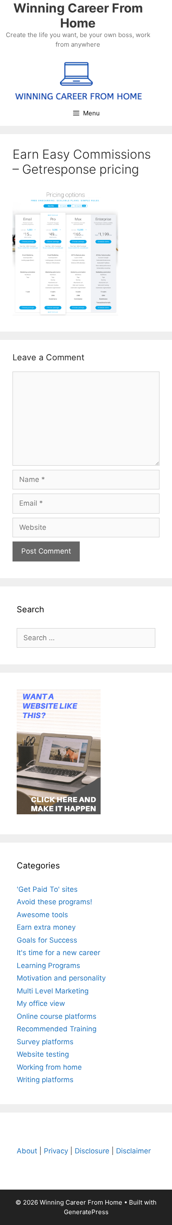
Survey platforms (45, 1042)
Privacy (56, 1151)
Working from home (49, 1067)
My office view (41, 1003)
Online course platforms (56, 1016)
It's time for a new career (58, 952)
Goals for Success (47, 940)
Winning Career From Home (78, 15)
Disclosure (92, 1151)
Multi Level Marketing (53, 991)
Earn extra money (46, 927)
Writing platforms (45, 1079)
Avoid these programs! (54, 902)
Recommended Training (56, 1029)
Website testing (43, 1054)
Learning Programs (48, 965)
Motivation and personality (61, 978)
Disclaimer (133, 1151)
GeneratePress (86, 1212)
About (27, 1151)
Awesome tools (42, 915)
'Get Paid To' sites (47, 889)
